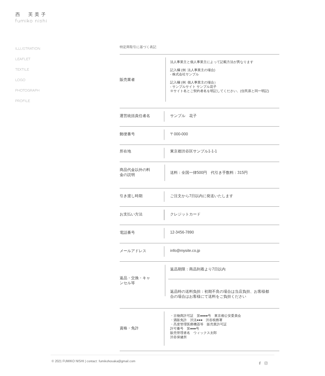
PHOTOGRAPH (27, 90)
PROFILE (22, 100)
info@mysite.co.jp (185, 251)
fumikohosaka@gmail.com (117, 361)
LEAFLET (22, 59)
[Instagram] (266, 363)
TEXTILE (22, 69)
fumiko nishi (31, 21)
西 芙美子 (31, 14)
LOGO (20, 80)
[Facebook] (260, 363)
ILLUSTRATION (27, 48)
